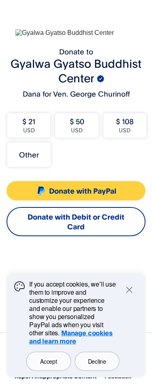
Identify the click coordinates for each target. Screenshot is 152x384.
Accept (48, 361)
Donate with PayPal (82, 190)
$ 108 (125, 125)
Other (29, 154)
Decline (97, 361)
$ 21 (28, 125)
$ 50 (77, 125)
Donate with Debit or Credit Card (76, 221)
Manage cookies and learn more (71, 337)
